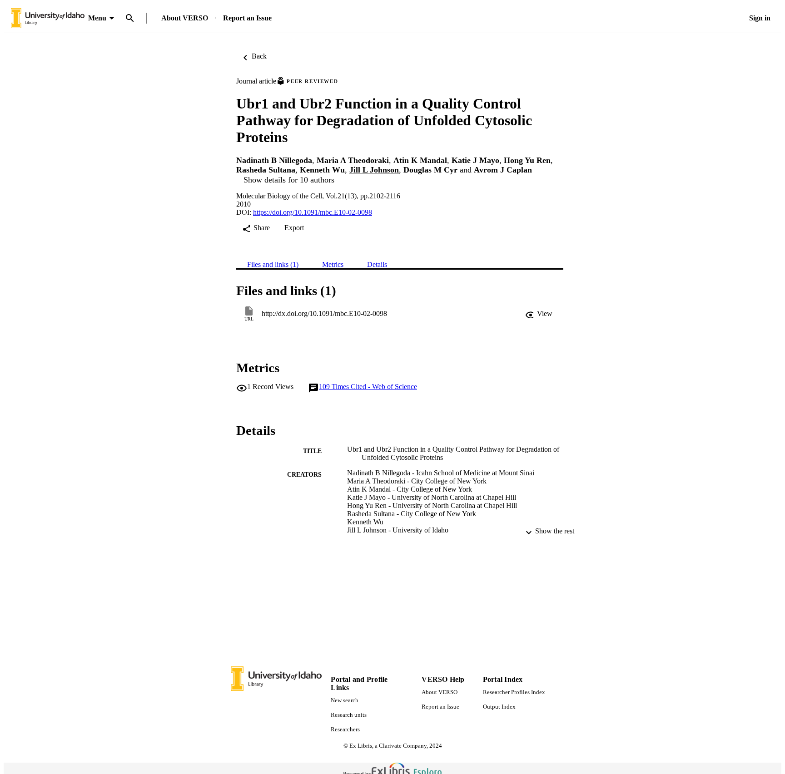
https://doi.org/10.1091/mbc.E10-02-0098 (312, 212)
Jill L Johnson (374, 169)
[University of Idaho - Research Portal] (47, 18)
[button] (539, 314)
